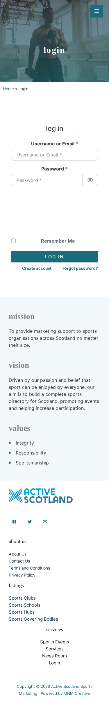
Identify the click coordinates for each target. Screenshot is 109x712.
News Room (54, 656)
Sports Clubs (22, 598)
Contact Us (19, 560)
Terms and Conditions (29, 567)
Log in (54, 257)
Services (55, 649)
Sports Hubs (22, 612)
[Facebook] (14, 521)
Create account (36, 268)
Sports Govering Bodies (33, 619)
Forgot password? (80, 268)
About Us (17, 553)
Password (54, 169)
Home (8, 88)
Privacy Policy (22, 574)
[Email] (45, 521)
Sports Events (54, 642)
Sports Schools (24, 605)
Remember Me (58, 241)
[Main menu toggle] (96, 11)
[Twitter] (29, 521)
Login (54, 663)
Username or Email (54, 144)
